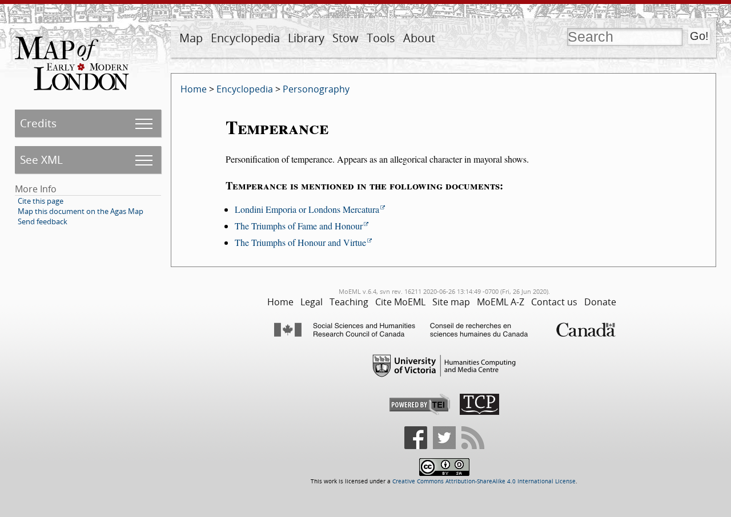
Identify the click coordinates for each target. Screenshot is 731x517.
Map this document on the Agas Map (80, 211)
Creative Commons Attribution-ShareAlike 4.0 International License (484, 481)
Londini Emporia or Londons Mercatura (307, 209)
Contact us (554, 302)
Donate (600, 302)
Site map (451, 302)
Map (191, 38)
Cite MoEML (400, 302)
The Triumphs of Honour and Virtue (300, 242)
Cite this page (40, 201)
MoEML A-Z (500, 302)
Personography (316, 89)
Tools (381, 38)
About (419, 38)
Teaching (349, 302)
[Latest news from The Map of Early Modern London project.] (472, 447)
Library (306, 38)
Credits (38, 123)
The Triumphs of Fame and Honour (299, 226)
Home (193, 89)
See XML (41, 159)
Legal (311, 302)
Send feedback (42, 221)
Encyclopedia (245, 38)
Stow (345, 38)
